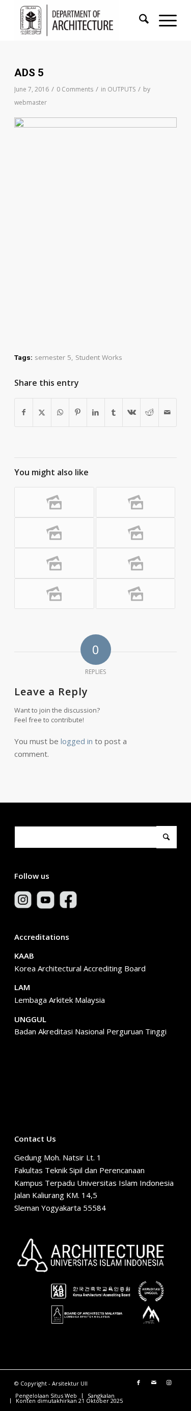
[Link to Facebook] (138, 1382)
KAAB (24, 955)
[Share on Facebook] (24, 412)
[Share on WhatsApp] (60, 412)
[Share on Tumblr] (113, 412)
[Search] (139, 20)
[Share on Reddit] (149, 412)
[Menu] (163, 20)
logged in (77, 741)
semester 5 (53, 357)
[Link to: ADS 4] (54, 563)
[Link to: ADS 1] (54, 593)
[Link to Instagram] (169, 1382)
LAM (22, 987)
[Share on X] (41, 412)
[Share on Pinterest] (78, 412)
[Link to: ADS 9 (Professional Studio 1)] (135, 532)
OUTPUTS (121, 89)
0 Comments (75, 89)
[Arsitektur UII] (79, 20)
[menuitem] (139, 20)
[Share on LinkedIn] (95, 412)
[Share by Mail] (167, 412)
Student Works (98, 357)
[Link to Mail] (153, 1382)
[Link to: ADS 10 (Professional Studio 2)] (135, 502)
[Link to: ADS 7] (54, 502)
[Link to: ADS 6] (54, 532)
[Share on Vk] (131, 412)
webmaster (30, 102)
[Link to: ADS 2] (135, 593)
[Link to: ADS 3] (135, 563)
